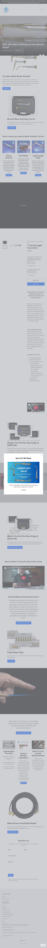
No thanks (23, 489)
